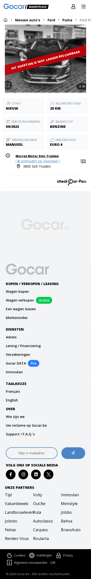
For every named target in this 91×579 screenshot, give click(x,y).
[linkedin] (36, 474)
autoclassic (43, 521)
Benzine (58, 126)
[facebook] (11, 474)
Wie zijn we (15, 416)
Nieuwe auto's (27, 20)
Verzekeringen (18, 354)
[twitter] (49, 474)
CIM (52, 563)
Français (13, 391)
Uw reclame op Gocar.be (26, 425)
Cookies (19, 555)
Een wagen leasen (21, 309)
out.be (39, 503)
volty (37, 494)
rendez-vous (17, 538)
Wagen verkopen (20, 300)
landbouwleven (17, 512)
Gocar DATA (16, 363)
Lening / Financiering (23, 345)
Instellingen (44, 555)
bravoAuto (71, 529)
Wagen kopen (17, 291)
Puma (67, 20)
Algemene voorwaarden (30, 563)
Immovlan (14, 372)
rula (37, 512)
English (12, 400)
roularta (41, 538)
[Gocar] (27, 6)
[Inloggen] (73, 6)
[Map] (82, 161)
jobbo (66, 512)
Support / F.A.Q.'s (20, 434)
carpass (40, 529)
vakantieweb (16, 503)
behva (66, 521)
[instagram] (23, 474)
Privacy (68, 555)
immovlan (70, 494)
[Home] (5, 19)
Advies (11, 337)
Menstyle (69, 503)
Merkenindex (17, 317)
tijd (8, 494)
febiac (10, 529)
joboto (11, 521)
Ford (51, 20)
